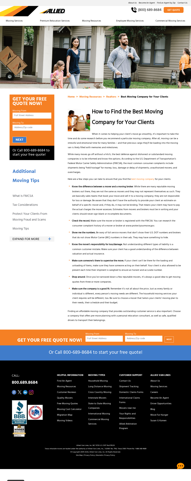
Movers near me (127, 408)
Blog (152, 409)
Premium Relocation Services (55, 21)
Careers (154, 392)
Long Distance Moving (100, 387)
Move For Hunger (159, 415)
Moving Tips (21, 229)
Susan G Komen (158, 421)
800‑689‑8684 (34, 151)
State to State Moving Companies (99, 406)
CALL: (25, 380)
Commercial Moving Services (170, 21)
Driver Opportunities (160, 404)
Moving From (19, 111)
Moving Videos (65, 421)
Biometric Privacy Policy (105, 455)
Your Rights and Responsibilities (127, 416)
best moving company (142, 179)
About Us (132, 3)
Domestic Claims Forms (131, 392)
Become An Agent (147, 3)
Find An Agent (64, 381)
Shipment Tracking (128, 387)
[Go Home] (32, 11)
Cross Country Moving (99, 392)
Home (72, 97)
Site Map (79, 455)
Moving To (18, 123)
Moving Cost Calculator (69, 409)
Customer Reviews (66, 392)
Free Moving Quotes (67, 404)
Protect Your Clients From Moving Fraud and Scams (30, 217)
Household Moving (98, 381)
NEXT (19, 140)
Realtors (111, 97)
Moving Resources (91, 21)
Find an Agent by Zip (166, 3)
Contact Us (182, 3)
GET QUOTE (173, 10)
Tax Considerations (25, 205)
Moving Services (14, 21)
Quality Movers (65, 398)
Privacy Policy (89, 455)
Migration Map (64, 415)
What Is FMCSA (23, 196)
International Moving (99, 414)
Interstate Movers (97, 398)
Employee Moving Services (130, 21)
